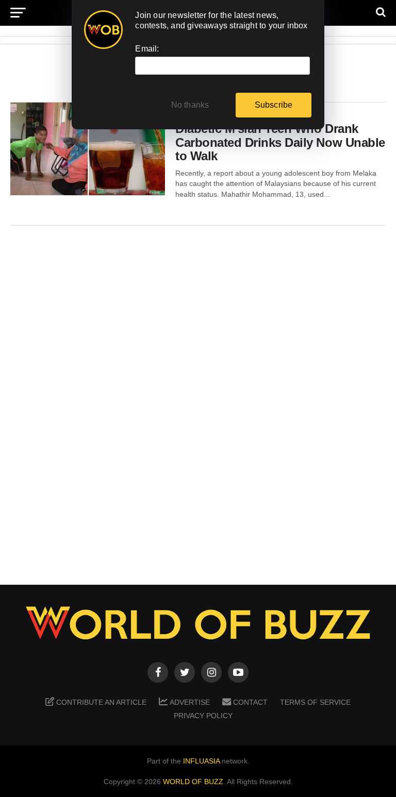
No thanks (190, 104)
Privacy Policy (203, 715)
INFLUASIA (201, 761)
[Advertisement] (198, 397)
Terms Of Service (315, 702)
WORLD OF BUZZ (193, 781)
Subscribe (274, 104)
